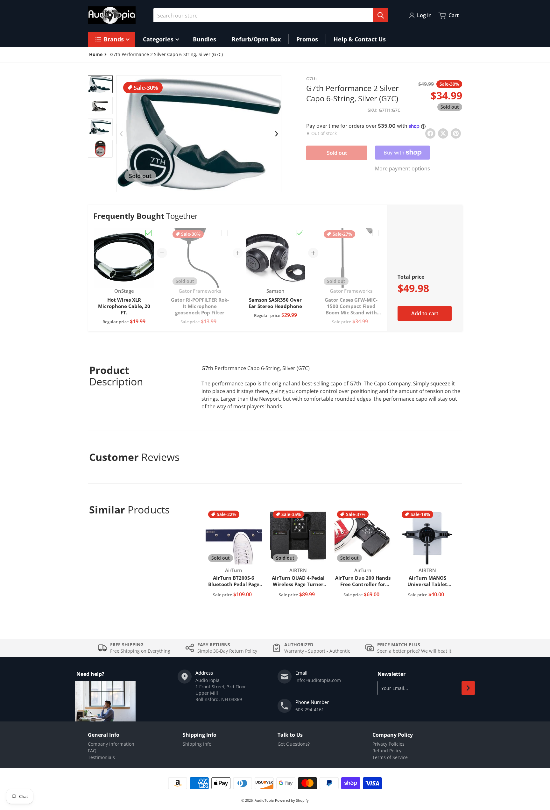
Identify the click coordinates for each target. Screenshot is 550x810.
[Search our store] (380, 15)
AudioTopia (264, 800)
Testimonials (101, 757)
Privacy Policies (388, 744)
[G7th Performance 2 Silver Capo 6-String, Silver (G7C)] (100, 84)
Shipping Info (197, 744)
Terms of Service (390, 757)
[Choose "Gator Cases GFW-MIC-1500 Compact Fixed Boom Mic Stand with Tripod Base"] (375, 233)
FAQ (92, 751)
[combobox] (270, 15)
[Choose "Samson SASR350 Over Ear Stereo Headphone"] (300, 233)
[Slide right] (276, 134)
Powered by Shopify (292, 800)
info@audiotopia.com (318, 680)
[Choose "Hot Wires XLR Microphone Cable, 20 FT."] (148, 233)
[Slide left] (121, 134)
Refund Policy (386, 751)
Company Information (111, 744)
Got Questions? (294, 744)
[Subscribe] (468, 688)
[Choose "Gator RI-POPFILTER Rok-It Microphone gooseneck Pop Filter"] (224, 233)
